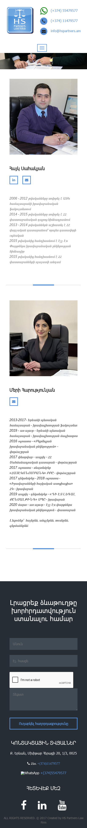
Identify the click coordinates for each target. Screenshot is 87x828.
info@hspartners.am (66, 31)
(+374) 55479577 (64, 10)
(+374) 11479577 (64, 21)
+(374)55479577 (53, 773)
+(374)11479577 (48, 763)
